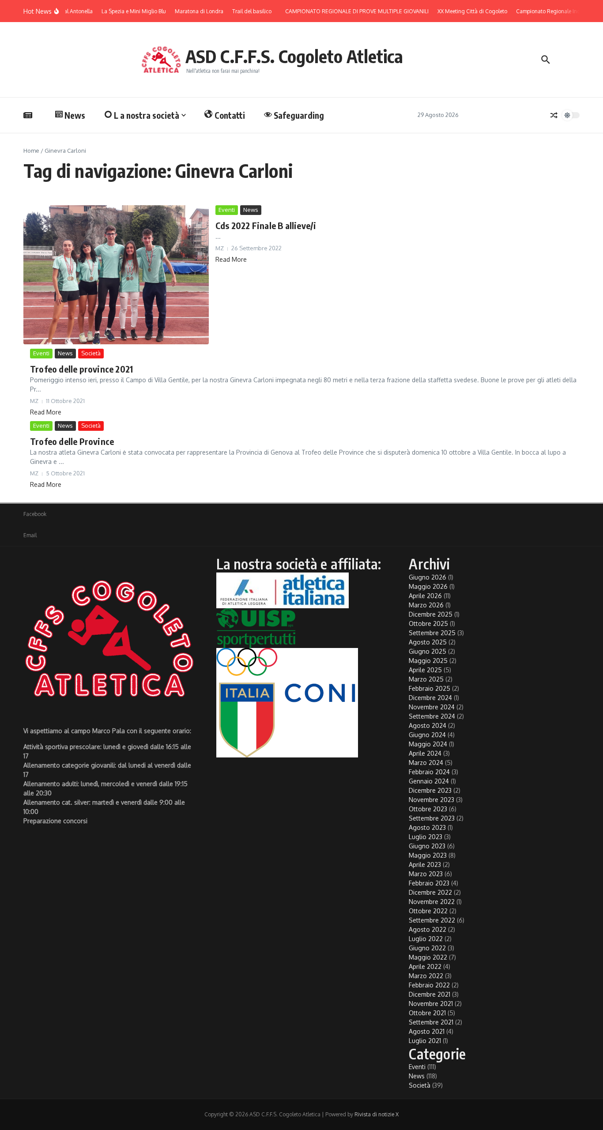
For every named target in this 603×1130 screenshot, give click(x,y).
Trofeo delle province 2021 (81, 368)
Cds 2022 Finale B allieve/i (265, 225)
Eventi (227, 209)
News (74, 115)
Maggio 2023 (428, 855)
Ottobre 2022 (428, 911)
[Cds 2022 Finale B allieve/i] (116, 274)
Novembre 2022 (432, 901)
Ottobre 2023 (428, 809)
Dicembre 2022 (430, 892)
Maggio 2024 (428, 744)
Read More (231, 259)
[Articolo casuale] (554, 115)
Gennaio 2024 (429, 781)
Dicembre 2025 (430, 614)
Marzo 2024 (426, 762)
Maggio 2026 (428, 586)
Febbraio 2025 (429, 688)
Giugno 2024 (427, 734)
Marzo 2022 (426, 975)
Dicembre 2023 (430, 790)
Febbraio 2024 (429, 772)
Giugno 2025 (427, 651)
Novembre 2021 (431, 1003)
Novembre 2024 (432, 707)
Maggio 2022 (428, 957)
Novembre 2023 (431, 799)
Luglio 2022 (426, 938)
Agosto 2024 (427, 725)
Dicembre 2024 (430, 697)
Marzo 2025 (426, 679)
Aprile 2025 (425, 670)
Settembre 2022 (432, 920)
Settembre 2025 (432, 633)
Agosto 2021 (427, 1031)
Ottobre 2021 (427, 1013)
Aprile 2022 (425, 966)
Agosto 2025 (428, 642)
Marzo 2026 (426, 605)
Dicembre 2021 (429, 994)
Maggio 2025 (428, 660)
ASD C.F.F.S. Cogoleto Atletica (294, 56)
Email (30, 535)
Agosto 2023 (427, 827)
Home (31, 150)
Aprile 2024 (425, 753)
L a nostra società (146, 115)
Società (91, 353)
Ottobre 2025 (428, 623)
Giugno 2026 (427, 577)
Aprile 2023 (425, 864)
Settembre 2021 (431, 1022)
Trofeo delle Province (72, 441)
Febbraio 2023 (429, 883)
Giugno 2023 (427, 846)
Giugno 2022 (427, 948)
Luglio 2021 (425, 1040)
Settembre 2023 (432, 818)
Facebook (34, 514)
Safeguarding (299, 115)
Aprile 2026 (425, 595)
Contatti (230, 115)
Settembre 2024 (432, 716)
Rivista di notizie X (376, 1114)
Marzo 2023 (426, 874)
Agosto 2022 (427, 929)
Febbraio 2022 (429, 985)
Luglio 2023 (425, 836)
